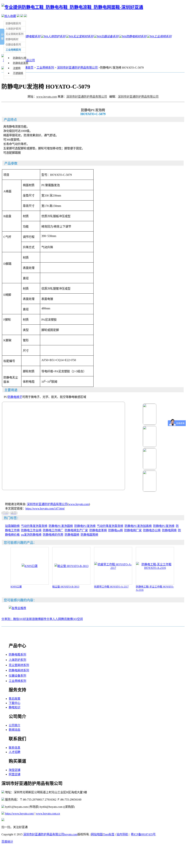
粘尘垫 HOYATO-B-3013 (65, 586)
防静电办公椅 (152, 530)
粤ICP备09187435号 (143, 834)
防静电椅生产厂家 (76, 530)
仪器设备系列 (17, 675)
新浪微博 (35, 619)
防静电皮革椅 (20, 63)
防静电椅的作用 (53, 534)
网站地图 (97, 834)
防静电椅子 (15, 396)
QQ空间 (78, 619)
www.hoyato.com (46, 96)
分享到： (7, 619)
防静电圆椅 (72, 534)
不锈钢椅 (18, 73)
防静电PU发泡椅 (85, 525)
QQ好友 (24, 619)
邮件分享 (46, 619)
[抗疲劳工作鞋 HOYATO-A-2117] (113, 567)
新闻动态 (14, 729)
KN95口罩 (16, 586)
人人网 (56, 619)
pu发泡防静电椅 (31, 534)
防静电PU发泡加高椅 (138, 525)
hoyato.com (70, 834)
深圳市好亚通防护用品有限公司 (77, 67)
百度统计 (7, 841)
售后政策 (14, 698)
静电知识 (14, 707)
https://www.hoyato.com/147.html (44, 508)
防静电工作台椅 (31, 530)
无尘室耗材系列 (19, 665)
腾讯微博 (67, 619)
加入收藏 (10, 16)
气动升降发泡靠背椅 (34, 525)
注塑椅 (17, 68)
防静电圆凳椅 (89, 534)
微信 (16, 619)
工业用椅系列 (45, 67)
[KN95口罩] (30, 566)
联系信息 (14, 747)
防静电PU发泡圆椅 (61, 525)
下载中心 (14, 703)
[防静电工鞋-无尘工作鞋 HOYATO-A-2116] (155, 567)
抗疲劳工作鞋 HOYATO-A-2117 (111, 586)
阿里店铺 (14, 774)
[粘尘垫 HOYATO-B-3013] (71, 566)
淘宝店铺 (14, 770)
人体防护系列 (17, 659)
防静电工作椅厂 (53, 530)
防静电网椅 (169, 530)
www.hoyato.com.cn (48, 813)
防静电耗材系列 (19, 670)
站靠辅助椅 (12, 525)
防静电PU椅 (19, 58)
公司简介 (14, 725)
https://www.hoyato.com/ (19, 813)
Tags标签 (108, 834)
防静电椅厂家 (133, 530)
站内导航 (122, 834)
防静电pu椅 (115, 530)
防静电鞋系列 (17, 654)
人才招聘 (14, 752)
